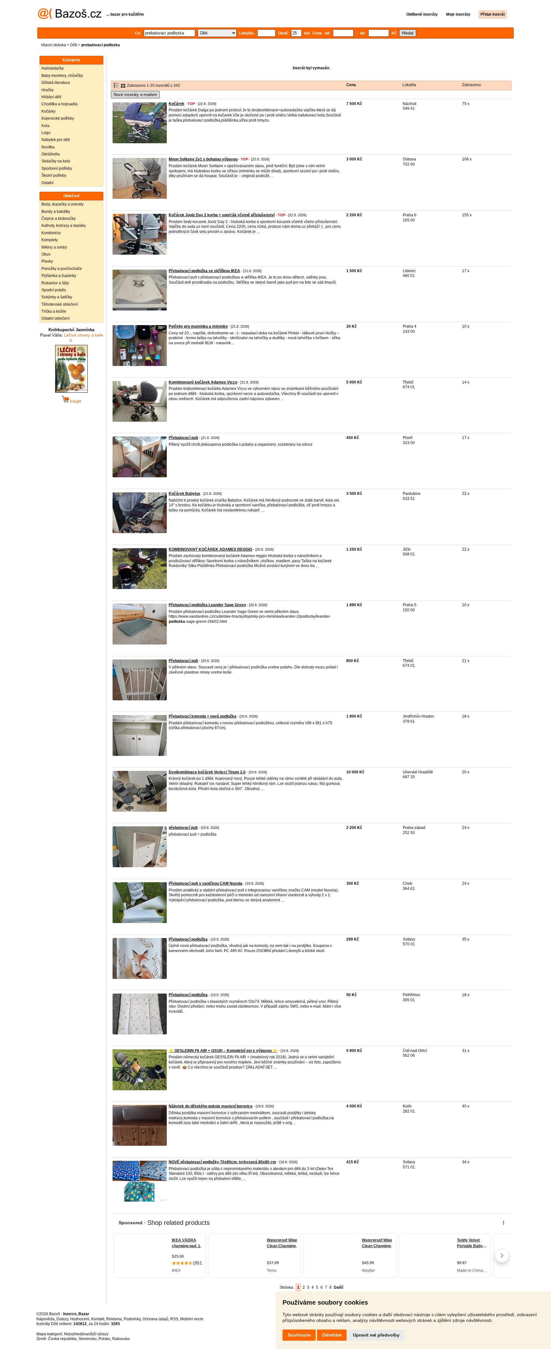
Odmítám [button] (332, 1335)
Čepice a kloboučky (58, 218)
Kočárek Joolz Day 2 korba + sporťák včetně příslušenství (222, 215)
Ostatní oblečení (55, 318)
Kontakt (97, 1319)
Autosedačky (52, 68)
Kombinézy (51, 233)
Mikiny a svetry (54, 247)
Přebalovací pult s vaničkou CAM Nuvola (205, 883)
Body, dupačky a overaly (62, 204)
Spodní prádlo (53, 290)
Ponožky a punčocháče (61, 268)
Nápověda (45, 1319)
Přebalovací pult (183, 438)
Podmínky (132, 1319)
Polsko (104, 1339)
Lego (45, 132)
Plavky (47, 261)
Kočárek (176, 103)
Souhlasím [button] (299, 1335)
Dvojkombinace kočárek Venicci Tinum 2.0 (207, 772)
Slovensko (87, 1339)
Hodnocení (79, 1319)
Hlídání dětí (51, 97)
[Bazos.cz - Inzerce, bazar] (69, 18)
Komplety (49, 240)
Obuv (46, 254)
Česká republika (62, 1339)
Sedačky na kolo (55, 161)
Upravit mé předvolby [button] (376, 1335)
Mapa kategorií (49, 1334)
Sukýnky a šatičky (56, 297)
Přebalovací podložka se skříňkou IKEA (204, 271)
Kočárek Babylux (184, 493)
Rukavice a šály (55, 283)
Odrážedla (50, 154)
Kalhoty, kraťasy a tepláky (63, 225)
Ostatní (47, 183)
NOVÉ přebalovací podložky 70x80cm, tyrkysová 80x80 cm (222, 1162)
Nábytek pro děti (55, 140)
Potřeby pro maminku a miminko (198, 326)
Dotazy (62, 1319)
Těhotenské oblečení (59, 304)
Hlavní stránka (53, 45)
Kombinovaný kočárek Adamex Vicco (203, 382)
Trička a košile (53, 311)
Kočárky (48, 111)
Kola (45, 125)
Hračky (47, 90)
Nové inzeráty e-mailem (135, 94)
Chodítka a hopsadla (59, 104)
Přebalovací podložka (188, 939)
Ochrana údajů (155, 1319)
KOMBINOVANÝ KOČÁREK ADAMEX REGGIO (210, 549)
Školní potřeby (53, 175)
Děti (73, 45)
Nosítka (48, 147)
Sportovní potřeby (56, 168)
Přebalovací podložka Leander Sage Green (207, 605)
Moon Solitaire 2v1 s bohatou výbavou (203, 159)
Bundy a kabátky (55, 211)
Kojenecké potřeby (57, 118)
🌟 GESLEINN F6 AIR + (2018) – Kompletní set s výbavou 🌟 (223, 1050)
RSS (174, 1319)
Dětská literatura (55, 82)
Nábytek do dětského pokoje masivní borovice (211, 1106)
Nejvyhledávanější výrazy (86, 1334)
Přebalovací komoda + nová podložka (202, 716)
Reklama (114, 1319)
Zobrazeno (471, 85)
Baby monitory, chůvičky (62, 75)
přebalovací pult (183, 827)
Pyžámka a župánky (58, 275)
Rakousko (121, 1339)
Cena (351, 85)
